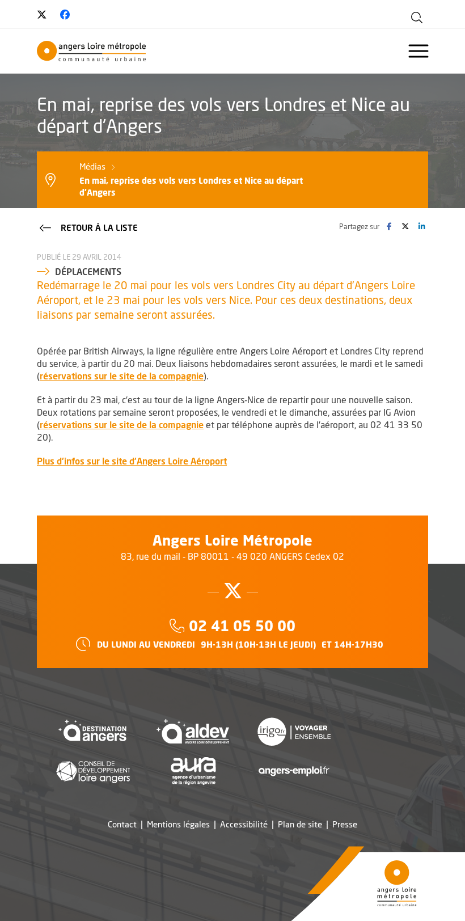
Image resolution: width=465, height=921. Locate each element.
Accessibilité (244, 824)
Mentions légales (178, 824)
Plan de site (300, 824)
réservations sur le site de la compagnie (122, 375)
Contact (122, 824)
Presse (344, 824)
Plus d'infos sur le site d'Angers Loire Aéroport (132, 460)
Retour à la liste (99, 227)
